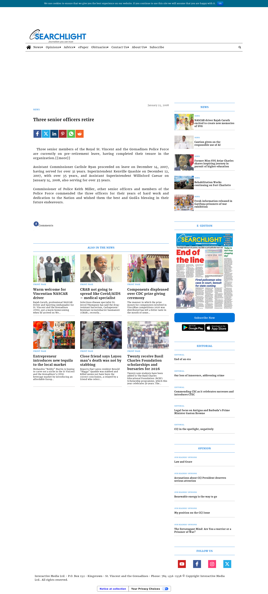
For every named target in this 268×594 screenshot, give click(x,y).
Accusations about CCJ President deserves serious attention (200, 479)
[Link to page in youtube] (182, 564)
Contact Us (119, 47)
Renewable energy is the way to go (195, 496)
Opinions (53, 47)
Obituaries (99, 47)
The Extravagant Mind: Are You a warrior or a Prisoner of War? (202, 530)
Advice (69, 47)
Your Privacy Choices (145, 588)
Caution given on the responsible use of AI (207, 143)
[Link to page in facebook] (37, 134)
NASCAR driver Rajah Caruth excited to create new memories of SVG (214, 123)
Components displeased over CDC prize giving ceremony (148, 294)
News (37, 47)
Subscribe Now (204, 317)
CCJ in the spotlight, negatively (194, 429)
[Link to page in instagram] (212, 564)
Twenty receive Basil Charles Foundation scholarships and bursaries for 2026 (145, 362)
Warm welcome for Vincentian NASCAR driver (50, 294)
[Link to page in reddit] (79, 134)
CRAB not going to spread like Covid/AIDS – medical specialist (100, 294)
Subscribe (157, 47)
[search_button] (240, 47)
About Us (138, 47)
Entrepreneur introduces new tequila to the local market (53, 360)
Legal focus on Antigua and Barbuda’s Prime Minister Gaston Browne (202, 412)
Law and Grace (183, 461)
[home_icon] (28, 47)
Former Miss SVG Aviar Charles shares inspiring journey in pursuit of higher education (214, 163)
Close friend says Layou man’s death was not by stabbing (100, 360)
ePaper (83, 47)
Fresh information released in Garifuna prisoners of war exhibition (213, 204)
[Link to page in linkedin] (54, 134)
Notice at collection (113, 588)
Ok (220, 3)
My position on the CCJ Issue (192, 512)
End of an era (182, 359)
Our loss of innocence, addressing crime (199, 375)
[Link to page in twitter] (46, 134)
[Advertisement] (134, 74)
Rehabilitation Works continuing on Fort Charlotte (212, 184)
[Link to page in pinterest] (63, 134)
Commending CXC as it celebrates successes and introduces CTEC (204, 393)
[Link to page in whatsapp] (71, 134)
